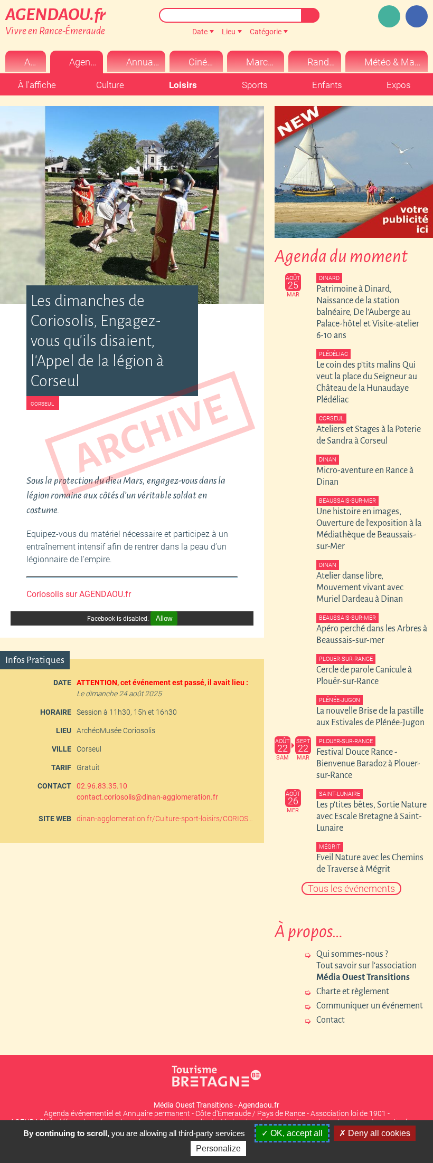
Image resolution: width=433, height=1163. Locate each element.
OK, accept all (295, 1133)
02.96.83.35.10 (102, 786)
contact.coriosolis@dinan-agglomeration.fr (147, 797)
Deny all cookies (378, 1133)
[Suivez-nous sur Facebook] (417, 16)
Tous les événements (351, 888)
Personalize (218, 1148)
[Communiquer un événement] (389, 16)
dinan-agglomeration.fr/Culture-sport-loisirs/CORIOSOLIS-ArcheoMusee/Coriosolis (166, 818)
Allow (164, 618)
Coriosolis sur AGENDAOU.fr (78, 594)
